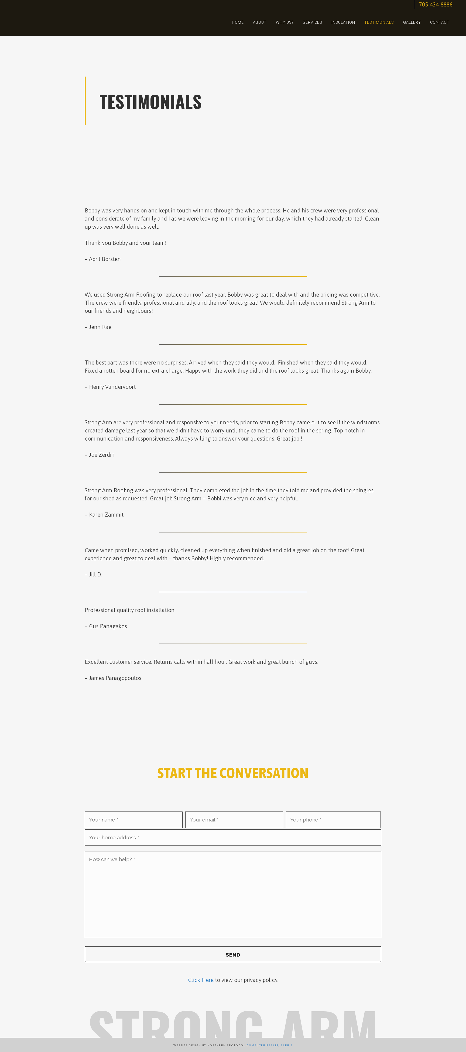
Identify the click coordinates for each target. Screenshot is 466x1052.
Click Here (201, 980)
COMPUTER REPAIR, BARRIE (269, 1045)
